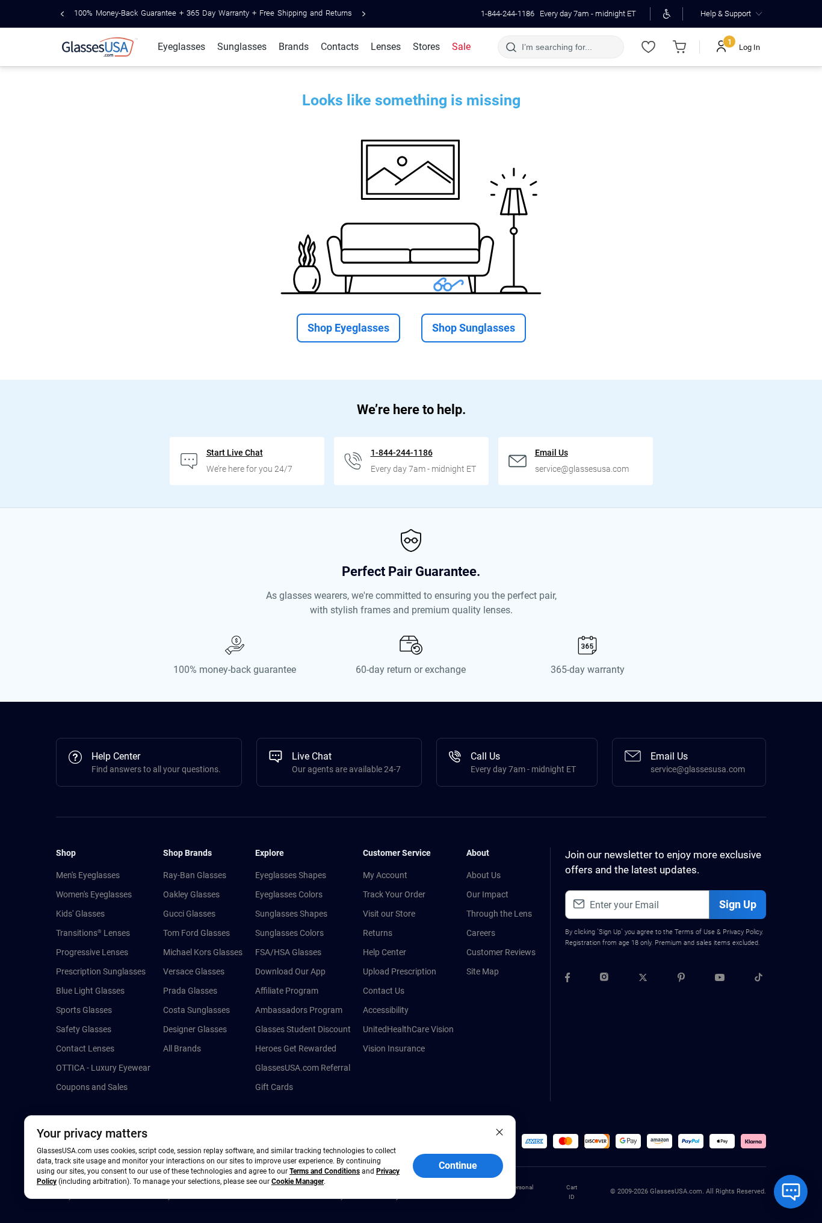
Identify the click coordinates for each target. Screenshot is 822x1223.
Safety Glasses (83, 1029)
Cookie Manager (297, 1181)
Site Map (482, 971)
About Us (483, 875)
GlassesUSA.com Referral (302, 1068)
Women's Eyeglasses (94, 894)
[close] (499, 1131)
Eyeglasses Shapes (290, 875)
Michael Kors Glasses (203, 952)
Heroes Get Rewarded (295, 1048)
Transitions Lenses (93, 933)
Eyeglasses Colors (289, 894)
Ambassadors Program (298, 1010)
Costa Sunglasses (196, 1010)
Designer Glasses (195, 1029)
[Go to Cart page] (679, 47)
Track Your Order (394, 894)
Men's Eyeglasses (88, 875)
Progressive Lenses (92, 952)
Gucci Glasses (189, 913)
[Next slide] (364, 14)
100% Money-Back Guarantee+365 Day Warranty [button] (213, 12)
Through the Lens (499, 913)
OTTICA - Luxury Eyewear (103, 1068)
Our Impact (487, 894)
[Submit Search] (511, 47)
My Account (385, 875)
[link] (99, 47)
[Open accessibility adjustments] (666, 14)
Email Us (551, 452)
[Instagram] (604, 979)
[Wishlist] (648, 47)
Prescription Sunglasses (101, 971)
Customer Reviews (501, 952)
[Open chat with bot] (791, 1192)
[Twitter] (642, 979)
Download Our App (290, 971)
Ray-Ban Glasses (194, 875)
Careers (480, 933)
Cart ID (571, 1192)
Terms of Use (695, 932)
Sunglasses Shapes (291, 913)
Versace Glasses (193, 971)
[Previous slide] (62, 14)
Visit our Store (389, 913)
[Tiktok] (758, 979)
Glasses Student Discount (303, 1029)
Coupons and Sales (92, 1087)
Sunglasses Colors (289, 933)
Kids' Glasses (80, 913)
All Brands (182, 1048)
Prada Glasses (190, 990)
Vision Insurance (394, 1048)
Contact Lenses (85, 1048)
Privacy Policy (742, 932)
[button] (534, 1141)
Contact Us (383, 990)
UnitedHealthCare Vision (408, 1029)
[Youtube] (720, 979)
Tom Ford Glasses (196, 933)
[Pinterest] (681, 979)
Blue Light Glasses (90, 990)
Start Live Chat (234, 452)
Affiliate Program (286, 990)
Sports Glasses (84, 1010)
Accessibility (386, 1010)
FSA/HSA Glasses (288, 952)
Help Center (384, 952)
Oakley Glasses (191, 894)
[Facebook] (567, 979)
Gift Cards (274, 1087)
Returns (377, 933)
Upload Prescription (399, 971)
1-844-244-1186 (507, 13)
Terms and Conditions (324, 1171)
